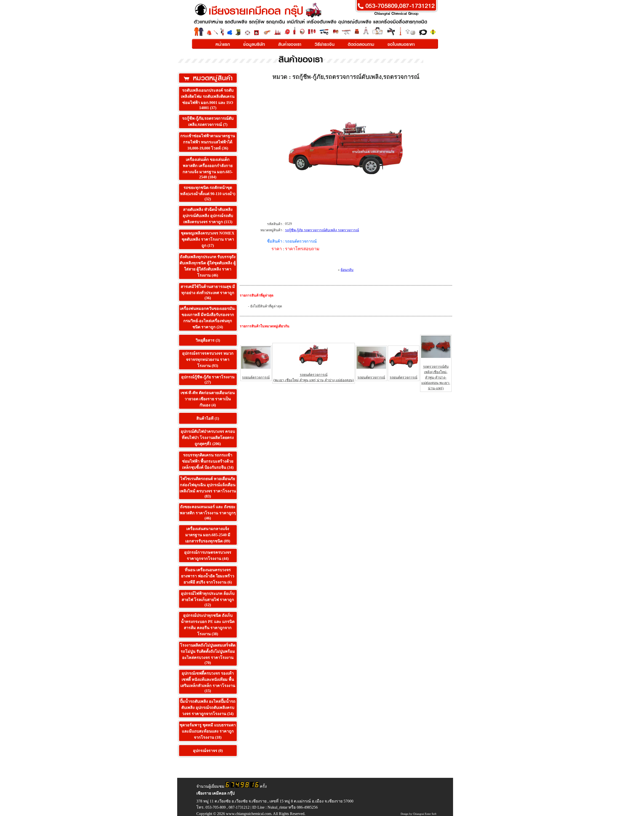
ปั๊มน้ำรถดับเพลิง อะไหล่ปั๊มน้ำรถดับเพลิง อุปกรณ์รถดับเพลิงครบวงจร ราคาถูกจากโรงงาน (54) (208, 707)
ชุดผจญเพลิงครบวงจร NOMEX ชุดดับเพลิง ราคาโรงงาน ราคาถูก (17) (208, 239)
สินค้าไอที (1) (207, 418)
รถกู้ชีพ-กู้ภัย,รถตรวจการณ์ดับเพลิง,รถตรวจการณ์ (322, 230)
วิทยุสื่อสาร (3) (208, 340)
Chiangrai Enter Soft (424, 813)
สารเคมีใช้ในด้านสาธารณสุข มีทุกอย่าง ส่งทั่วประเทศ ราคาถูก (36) (208, 292)
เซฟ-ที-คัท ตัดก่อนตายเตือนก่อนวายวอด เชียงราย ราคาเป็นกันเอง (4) (208, 399)
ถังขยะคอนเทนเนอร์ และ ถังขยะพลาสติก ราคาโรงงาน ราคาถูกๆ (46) (208, 512)
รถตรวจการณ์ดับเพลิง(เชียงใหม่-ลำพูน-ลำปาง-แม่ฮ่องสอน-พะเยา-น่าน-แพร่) (435, 377)
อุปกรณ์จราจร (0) (208, 751)
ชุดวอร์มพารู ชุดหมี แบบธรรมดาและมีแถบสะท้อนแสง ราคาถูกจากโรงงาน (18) (208, 731)
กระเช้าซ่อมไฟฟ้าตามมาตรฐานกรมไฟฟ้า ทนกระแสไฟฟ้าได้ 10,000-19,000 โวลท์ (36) (207, 142)
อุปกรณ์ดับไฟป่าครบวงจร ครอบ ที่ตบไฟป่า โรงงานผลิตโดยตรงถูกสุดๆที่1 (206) (208, 437)
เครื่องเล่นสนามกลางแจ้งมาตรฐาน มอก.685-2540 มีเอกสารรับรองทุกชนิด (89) (207, 535)
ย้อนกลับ (347, 270)
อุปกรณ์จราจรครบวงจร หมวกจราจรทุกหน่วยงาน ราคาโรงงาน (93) (208, 359)
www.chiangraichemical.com (248, 814)
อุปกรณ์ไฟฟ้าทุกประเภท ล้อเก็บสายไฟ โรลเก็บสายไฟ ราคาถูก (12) (208, 599)
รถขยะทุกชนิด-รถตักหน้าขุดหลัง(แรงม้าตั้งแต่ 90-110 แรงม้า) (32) (207, 193)
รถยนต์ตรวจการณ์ (256, 377)
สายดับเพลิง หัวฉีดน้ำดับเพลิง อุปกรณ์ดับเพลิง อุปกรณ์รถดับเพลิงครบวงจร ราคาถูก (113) (208, 215)
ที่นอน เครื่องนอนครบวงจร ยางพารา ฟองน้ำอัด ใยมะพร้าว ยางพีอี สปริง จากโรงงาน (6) (207, 576)
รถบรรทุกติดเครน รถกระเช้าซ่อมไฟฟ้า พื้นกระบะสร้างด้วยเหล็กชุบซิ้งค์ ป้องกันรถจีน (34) (208, 461)
